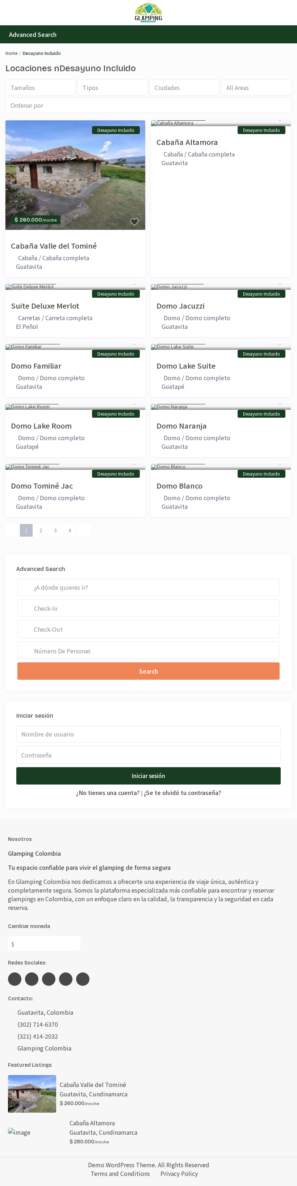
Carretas (29, 317)
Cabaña (27, 257)
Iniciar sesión (148, 775)
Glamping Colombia (44, 1048)
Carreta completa (68, 317)
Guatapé (173, 386)
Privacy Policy (179, 1173)
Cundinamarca (108, 1094)
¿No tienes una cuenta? (108, 792)
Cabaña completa (65, 257)
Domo (172, 317)
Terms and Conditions (120, 1173)
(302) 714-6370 (37, 1024)
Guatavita (29, 266)
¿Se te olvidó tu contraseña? (182, 792)
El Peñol (27, 326)
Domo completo (207, 317)
